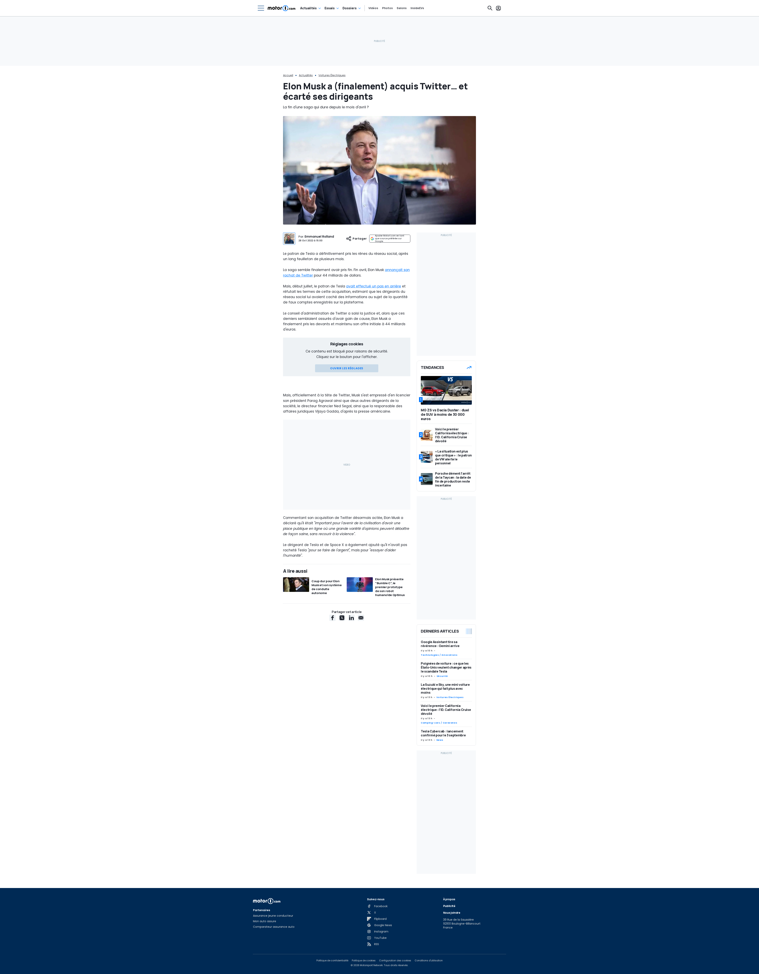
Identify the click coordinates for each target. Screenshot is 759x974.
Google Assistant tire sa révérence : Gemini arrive (440, 644)
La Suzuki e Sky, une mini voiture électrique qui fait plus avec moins (445, 688)
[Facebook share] (332, 617)
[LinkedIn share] (351, 617)
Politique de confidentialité (332, 960)
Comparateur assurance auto (274, 926)
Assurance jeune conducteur (273, 915)
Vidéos (373, 8)
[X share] (342, 617)
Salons (402, 8)
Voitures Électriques (332, 75)
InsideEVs (417, 8)
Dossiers (350, 8)
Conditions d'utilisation (429, 960)
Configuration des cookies (395, 960)
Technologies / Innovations (439, 655)
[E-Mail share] (361, 617)
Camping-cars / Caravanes (439, 722)
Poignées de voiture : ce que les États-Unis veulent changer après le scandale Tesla (446, 667)
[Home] (281, 8)
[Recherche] (490, 8)
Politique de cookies (364, 960)
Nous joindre (451, 912)
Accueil (288, 75)
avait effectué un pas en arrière (373, 286)
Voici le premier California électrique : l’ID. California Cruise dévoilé (446, 710)
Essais (330, 8)
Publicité (449, 906)
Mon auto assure (264, 921)
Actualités (308, 8)
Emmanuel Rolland (319, 236)
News (439, 740)
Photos (387, 8)
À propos (449, 899)
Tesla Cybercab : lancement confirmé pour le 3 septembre (443, 733)
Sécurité (442, 676)
